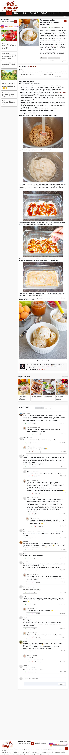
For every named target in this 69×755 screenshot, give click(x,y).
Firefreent (25, 541)
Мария (35, 655)
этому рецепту (62, 92)
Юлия (37, 518)
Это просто (42, 369)
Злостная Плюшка (38, 447)
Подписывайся (11, 26)
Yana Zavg (26, 665)
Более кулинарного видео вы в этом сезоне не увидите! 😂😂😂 (8, 85)
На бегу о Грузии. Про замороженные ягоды (8, 102)
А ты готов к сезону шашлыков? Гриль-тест (8, 64)
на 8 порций (32, 66)
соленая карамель (48, 74)
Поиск (9, 13)
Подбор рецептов (16, 13)
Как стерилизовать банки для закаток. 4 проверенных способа (9, 46)
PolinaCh (36, 471)
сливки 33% (22, 72)
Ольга (35, 608)
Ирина (35, 632)
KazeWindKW (26, 413)
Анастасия (36, 574)
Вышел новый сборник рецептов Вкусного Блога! (8, 94)
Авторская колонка (44, 13)
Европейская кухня (54, 57)
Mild (28, 427)
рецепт (54, 46)
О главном (52, 13)
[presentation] (63, 376)
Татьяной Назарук (51, 366)
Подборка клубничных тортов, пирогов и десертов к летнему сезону (9, 56)
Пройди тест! (25, 13)
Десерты (43, 57)
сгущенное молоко (48, 72)
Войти (64, 16)
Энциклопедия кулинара (34, 13)
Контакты (59, 13)
